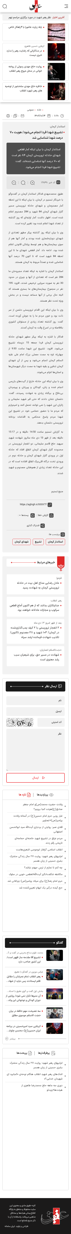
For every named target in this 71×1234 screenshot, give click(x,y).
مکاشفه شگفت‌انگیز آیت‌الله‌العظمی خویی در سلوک (36, 874)
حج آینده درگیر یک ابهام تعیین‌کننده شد (41, 888)
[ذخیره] (15, 116)
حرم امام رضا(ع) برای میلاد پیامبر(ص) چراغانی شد (35, 881)
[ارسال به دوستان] (22, 116)
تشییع (38, 542)
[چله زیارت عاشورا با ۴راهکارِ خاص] (56, 32)
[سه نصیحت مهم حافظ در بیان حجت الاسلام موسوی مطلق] (54, 1012)
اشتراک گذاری (33, 525)
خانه (39, 110)
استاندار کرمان (55, 542)
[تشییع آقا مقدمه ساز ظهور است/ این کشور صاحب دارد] (54, 957)
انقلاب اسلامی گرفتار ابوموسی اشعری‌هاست (39, 850)
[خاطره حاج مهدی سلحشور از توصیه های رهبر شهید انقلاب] (56, 91)
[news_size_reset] (23, 182)
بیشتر (12, 1039)
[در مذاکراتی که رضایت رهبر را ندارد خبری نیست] (56, 52)
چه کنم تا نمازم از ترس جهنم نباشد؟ (43, 868)
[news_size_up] (32, 182)
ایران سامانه (10, 1226)
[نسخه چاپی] (8, 116)
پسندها (24, 515)
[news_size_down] (13, 182)
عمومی (30, 110)
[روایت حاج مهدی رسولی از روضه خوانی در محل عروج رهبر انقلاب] (56, 71)
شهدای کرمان (22, 542)
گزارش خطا (43, 515)
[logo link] (35, 6)
